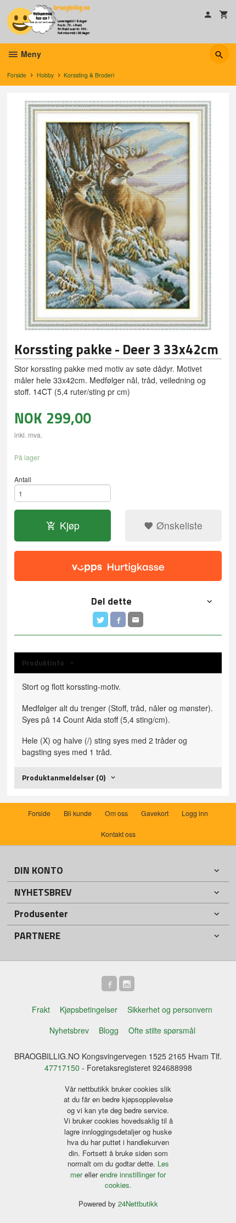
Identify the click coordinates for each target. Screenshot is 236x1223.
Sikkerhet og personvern (169, 1009)
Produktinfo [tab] (43, 662)
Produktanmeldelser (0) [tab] (63, 777)
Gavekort (154, 813)
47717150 (62, 1067)
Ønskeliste (178, 525)
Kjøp (70, 525)
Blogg (109, 1030)
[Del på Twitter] (100, 619)
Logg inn (195, 813)
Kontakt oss (118, 834)
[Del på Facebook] (118, 619)
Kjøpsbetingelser (88, 1009)
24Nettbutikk (138, 1203)
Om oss (116, 813)
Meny (30, 53)
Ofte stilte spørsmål (161, 1030)
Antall (22, 479)
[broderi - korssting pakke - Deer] (118, 215)
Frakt (41, 1009)
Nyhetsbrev (69, 1030)
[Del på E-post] (135, 619)
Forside (16, 75)
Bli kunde (78, 813)
